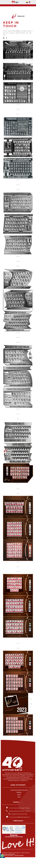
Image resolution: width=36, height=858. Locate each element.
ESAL (19, 796)
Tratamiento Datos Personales (19, 790)
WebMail (19, 792)
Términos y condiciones (8, 854)
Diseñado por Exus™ (7, 855)
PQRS (19, 794)
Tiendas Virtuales (19, 855)
